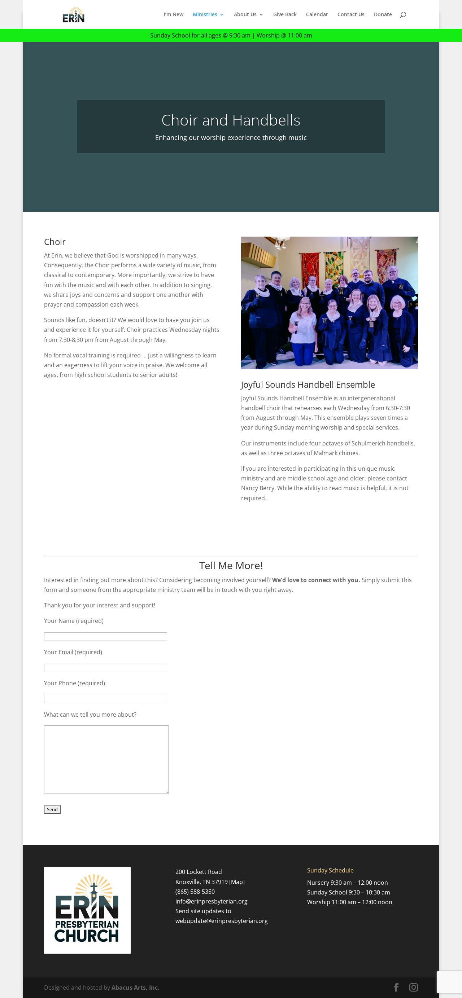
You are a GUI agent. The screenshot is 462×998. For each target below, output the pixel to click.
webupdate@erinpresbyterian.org (221, 921)
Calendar (317, 15)
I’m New (173, 15)
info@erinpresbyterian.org (211, 901)
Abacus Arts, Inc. (136, 988)
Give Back (285, 15)
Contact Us (351, 15)
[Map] (237, 882)
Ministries (205, 15)
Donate (383, 15)
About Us (245, 15)
